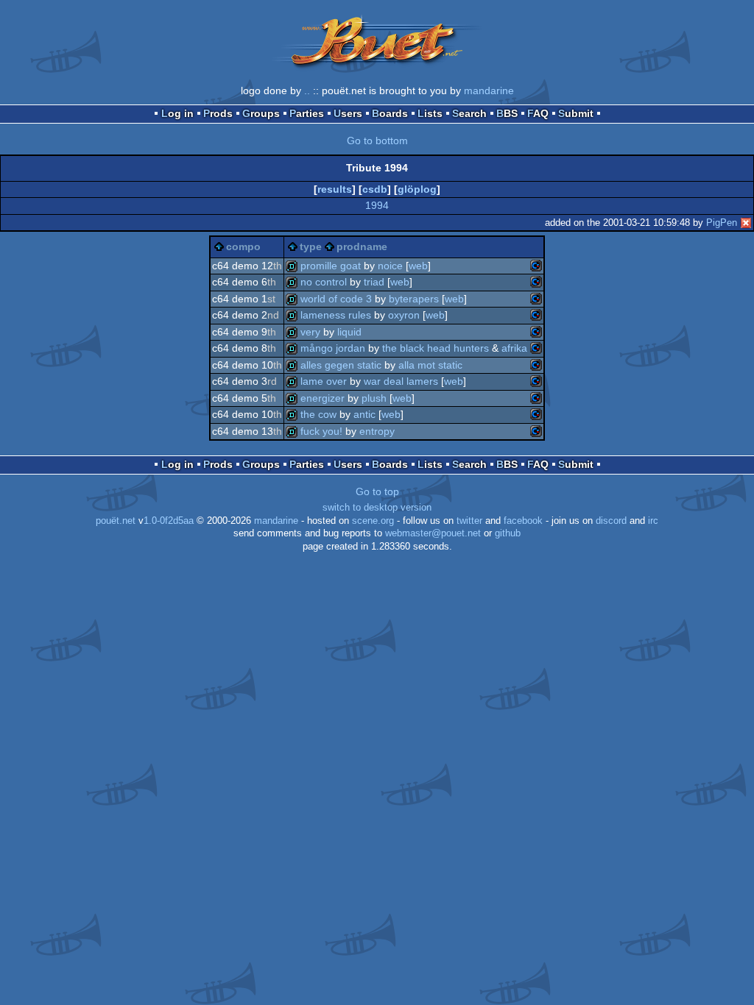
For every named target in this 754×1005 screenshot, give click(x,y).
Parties (306, 113)
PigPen (721, 222)
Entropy (377, 431)
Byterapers (414, 299)
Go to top (377, 491)
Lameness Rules (335, 315)
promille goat (330, 265)
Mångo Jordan (332, 348)
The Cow (318, 414)
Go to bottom (377, 140)
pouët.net (115, 521)
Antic (364, 414)
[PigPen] (746, 222)
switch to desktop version (377, 507)
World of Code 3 (336, 299)
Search (469, 113)
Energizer (322, 398)
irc (653, 521)
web (418, 265)
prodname (362, 246)
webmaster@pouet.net (433, 533)
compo (243, 246)
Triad (374, 282)
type (311, 246)
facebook (523, 521)
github (508, 533)
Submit (575, 113)
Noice (390, 265)
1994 (377, 205)
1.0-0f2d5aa (169, 521)
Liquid (349, 332)
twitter (469, 521)
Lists (430, 113)
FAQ (538, 113)
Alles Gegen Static (340, 365)
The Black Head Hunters (435, 348)
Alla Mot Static (430, 365)
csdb (374, 189)
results (334, 189)
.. (307, 90)
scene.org (373, 521)
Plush (374, 398)
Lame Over (323, 381)
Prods (218, 113)
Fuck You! (321, 431)
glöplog (417, 189)
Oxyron (404, 315)
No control (323, 282)
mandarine (489, 90)
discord (611, 521)
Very (310, 332)
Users (348, 113)
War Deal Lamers (401, 381)
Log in (177, 113)
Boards (390, 113)
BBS (507, 113)
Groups (261, 113)
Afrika (514, 348)
